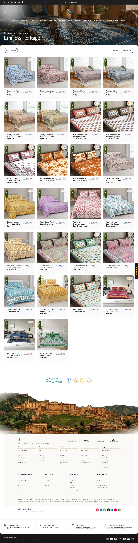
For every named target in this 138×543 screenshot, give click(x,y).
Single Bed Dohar (21, 478)
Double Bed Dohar (21, 480)
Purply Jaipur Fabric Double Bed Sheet (47, 223)
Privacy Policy (105, 462)
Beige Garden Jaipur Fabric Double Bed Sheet (47, 93)
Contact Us (104, 453)
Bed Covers (83, 457)
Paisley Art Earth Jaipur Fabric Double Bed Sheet (14, 137)
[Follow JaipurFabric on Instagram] (97, 509)
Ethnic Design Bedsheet (68, 501)
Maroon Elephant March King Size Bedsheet (112, 311)
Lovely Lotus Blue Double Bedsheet (13, 310)
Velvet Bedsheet (79, 501)
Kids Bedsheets (100, 478)
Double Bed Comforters (102, 487)
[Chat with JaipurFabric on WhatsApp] (104, 509)
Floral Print (72, 485)
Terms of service (7, 539)
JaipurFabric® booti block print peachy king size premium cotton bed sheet (80, 138)
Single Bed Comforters (102, 485)
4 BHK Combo (47, 485)
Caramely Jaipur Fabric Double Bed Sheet (13, 224)
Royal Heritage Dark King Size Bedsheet (80, 179)
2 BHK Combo (47, 480)
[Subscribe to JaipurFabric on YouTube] (119, 509)
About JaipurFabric (106, 450)
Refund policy (39, 539)
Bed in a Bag (47, 478)
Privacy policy (15, 539)
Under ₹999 (41, 453)
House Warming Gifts (22, 450)
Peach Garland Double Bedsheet (79, 310)
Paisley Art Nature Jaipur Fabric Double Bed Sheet (47, 137)
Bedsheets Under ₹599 (22, 499)
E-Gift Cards (20, 455)
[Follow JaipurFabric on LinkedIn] (111, 509)
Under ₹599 (41, 450)
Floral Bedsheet (49, 501)
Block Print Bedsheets (47, 499)
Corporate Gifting (21, 457)
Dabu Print (72, 482)
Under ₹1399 (41, 455)
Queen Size (62, 455)
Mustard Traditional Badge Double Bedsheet (47, 311)
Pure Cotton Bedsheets (35, 499)
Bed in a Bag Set (88, 501)
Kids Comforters (100, 480)
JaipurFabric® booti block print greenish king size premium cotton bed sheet (113, 138)
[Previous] (49, 2)
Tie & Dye (72, 487)
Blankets (19, 485)
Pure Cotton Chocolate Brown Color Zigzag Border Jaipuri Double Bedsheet (80, 226)
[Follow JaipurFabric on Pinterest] (115, 509)
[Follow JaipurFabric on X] (108, 509)
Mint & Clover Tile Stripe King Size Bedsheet (46, 355)
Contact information (31, 539)
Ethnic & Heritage (74, 490)
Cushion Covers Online (84, 499)
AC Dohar (56, 499)
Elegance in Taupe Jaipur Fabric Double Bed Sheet (113, 180)
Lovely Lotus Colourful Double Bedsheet (46, 268)
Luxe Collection (42, 460)
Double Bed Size (63, 453)
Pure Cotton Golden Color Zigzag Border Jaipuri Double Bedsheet (14, 269)
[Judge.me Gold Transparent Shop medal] (75, 380)
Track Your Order (105, 467)
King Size (62, 457)
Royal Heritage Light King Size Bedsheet (47, 179)
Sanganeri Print (73, 480)
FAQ (103, 455)
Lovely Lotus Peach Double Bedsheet (113, 267)
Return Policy (105, 460)
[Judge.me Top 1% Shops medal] (89, 380)
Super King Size (63, 460)
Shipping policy (22, 539)
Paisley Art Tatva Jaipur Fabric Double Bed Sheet (80, 93)
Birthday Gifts (20, 460)
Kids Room (99, 482)
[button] (136, 271)
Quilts (18, 482)
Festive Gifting (20, 453)
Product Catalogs (106, 465)
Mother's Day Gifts (21, 462)
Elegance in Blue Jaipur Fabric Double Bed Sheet (14, 93)
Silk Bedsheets (58, 501)
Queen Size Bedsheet (39, 501)
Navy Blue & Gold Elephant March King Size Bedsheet (14, 355)
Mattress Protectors (85, 462)
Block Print (72, 478)
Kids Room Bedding (97, 501)
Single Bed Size (63, 450)
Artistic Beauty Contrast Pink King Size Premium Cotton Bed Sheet (13, 181)
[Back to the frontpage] (4, 33)
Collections (11, 33)
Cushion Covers (84, 450)
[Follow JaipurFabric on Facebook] (101, 509)
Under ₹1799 (41, 457)
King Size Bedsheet (28, 501)
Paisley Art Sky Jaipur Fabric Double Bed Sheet (113, 93)
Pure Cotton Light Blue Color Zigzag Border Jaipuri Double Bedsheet (112, 225)
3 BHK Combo (47, 482)
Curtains (83, 453)
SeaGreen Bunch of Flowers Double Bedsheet (80, 268)
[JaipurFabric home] (19, 439)
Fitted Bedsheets (64, 462)
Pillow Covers (84, 455)
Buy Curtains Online (95, 499)
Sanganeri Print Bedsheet (107, 499)
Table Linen (83, 460)
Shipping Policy (105, 457)
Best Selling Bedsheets (109, 501)
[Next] (89, 2)
